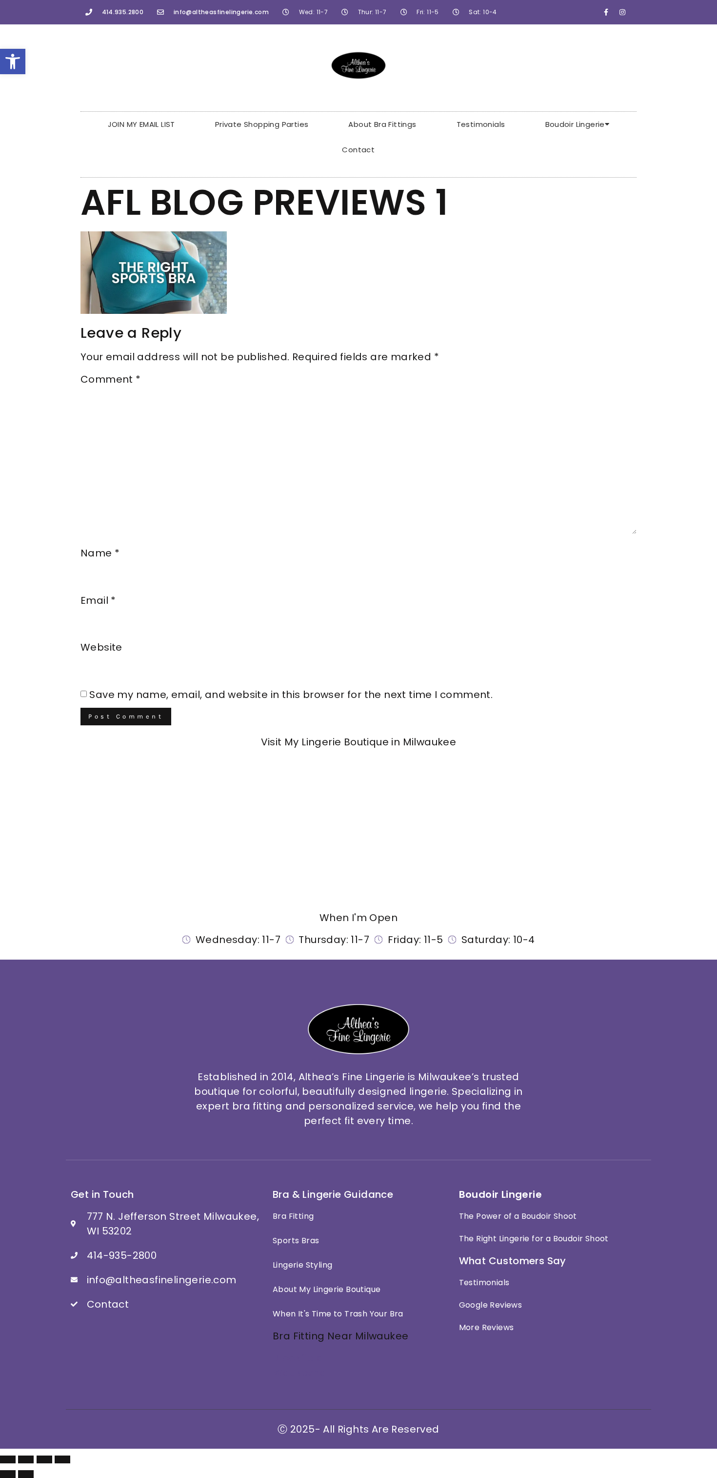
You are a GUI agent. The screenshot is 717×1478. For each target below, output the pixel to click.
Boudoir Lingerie (575, 124)
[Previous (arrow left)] (8, 1474)
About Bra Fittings (382, 124)
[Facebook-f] (606, 12)
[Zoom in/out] (8, 1459)
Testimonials (481, 124)
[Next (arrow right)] (26, 1474)
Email (98, 600)
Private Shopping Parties (262, 124)
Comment (110, 379)
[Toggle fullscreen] (26, 1459)
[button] (12, 61)
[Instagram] (622, 12)
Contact (358, 149)
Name (100, 553)
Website (101, 647)
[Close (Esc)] (62, 1459)
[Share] (44, 1459)
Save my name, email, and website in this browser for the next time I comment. (291, 694)
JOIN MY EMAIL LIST (141, 124)
